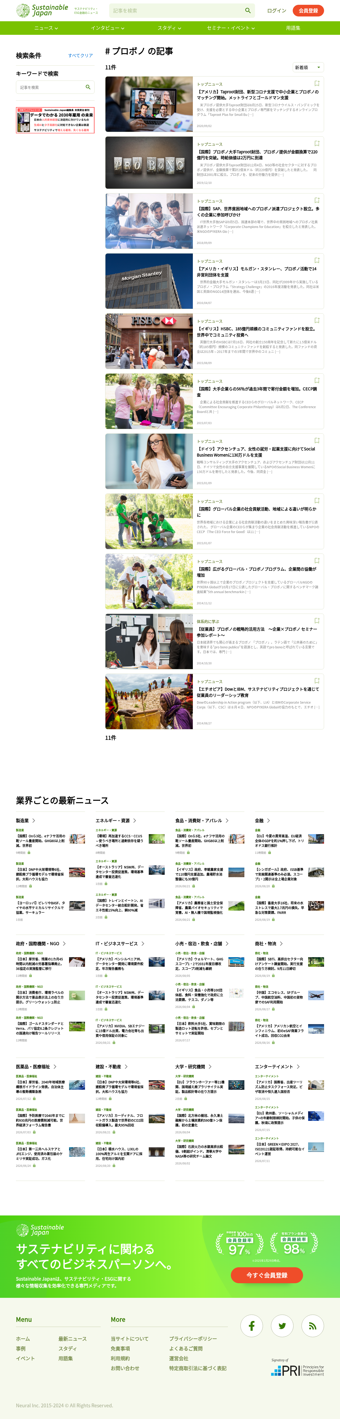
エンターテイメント (274, 1066)
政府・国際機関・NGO (38, 943)
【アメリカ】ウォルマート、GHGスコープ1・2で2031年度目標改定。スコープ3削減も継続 (199, 964)
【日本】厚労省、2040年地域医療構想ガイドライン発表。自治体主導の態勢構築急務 (40, 1087)
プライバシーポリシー (193, 1338)
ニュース (43, 27)
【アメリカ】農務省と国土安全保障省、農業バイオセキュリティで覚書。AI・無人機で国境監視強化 (199, 908)
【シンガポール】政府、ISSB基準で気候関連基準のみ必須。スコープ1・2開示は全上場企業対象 (279, 874)
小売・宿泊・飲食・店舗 (199, 943)
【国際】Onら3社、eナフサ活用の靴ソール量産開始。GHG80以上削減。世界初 (40, 841)
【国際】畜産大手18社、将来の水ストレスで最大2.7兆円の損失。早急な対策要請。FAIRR (279, 908)
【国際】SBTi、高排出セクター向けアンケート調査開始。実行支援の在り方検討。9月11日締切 (279, 964)
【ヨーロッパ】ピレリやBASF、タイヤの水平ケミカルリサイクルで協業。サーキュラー (40, 908)
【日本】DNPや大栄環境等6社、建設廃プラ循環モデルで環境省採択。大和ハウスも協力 (40, 874)
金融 (260, 820)
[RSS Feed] (312, 1326)
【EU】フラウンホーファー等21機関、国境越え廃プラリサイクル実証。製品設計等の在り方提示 (199, 1087)
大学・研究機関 (190, 1066)
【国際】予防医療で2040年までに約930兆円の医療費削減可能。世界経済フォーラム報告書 (40, 1120)
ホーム (23, 1338)
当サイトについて (130, 1338)
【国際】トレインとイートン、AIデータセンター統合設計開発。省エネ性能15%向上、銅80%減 (119, 905)
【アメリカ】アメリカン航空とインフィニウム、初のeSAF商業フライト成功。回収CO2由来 (279, 1031)
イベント (25, 1358)
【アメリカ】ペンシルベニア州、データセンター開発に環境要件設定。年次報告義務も (119, 964)
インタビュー (105, 27)
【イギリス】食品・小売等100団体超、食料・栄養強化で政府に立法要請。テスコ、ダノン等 (199, 995)
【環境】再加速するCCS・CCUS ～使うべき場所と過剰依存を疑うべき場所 (119, 841)
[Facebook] (251, 1326)
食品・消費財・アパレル (199, 820)
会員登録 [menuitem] (308, 10)
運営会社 (178, 1358)
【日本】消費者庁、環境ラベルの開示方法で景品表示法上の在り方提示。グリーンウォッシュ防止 (40, 997)
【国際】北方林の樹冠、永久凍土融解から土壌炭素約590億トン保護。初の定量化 (199, 1120)
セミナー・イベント (228, 27)
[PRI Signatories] (297, 1367)
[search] (248, 10)
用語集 (293, 27)
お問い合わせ (125, 1368)
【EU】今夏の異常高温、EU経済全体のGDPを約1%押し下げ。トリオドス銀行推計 (279, 841)
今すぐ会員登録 (266, 1274)
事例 (21, 1348)
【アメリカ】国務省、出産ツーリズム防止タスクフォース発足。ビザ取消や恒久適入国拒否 (279, 1087)
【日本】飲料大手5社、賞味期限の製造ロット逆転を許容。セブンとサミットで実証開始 (200, 1028)
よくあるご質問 (186, 1348)
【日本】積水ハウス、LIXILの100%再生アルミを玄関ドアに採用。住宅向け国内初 (119, 1154)
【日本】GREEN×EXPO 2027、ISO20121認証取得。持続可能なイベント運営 (280, 1149)
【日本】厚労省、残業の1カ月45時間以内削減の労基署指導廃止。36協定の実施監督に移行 (40, 964)
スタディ (167, 27)
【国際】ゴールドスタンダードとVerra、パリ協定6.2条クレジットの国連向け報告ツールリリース (40, 1028)
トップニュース (210, 84)
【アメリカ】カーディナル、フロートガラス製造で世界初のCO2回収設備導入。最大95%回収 (119, 1120)
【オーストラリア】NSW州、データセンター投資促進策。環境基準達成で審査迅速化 (120, 872)
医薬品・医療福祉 (33, 1066)
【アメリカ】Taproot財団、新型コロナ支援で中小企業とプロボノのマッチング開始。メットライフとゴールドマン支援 (258, 94)
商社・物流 (266, 943)
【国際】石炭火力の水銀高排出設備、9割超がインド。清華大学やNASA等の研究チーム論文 (199, 1151)
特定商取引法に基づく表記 (198, 1368)
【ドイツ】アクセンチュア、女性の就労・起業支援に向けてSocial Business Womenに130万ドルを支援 (256, 452)
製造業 (23, 820)
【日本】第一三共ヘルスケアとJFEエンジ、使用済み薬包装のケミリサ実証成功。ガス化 (39, 1154)
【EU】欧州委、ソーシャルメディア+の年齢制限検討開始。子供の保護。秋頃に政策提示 (280, 1118)
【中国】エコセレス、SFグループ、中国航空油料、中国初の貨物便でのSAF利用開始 (279, 997)
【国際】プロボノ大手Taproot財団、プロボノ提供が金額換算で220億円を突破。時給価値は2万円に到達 (257, 155)
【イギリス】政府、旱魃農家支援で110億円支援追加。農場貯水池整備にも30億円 (199, 874)
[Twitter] (282, 1326)
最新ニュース (72, 1338)
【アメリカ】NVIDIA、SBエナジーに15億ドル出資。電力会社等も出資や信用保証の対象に (120, 1031)
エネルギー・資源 (113, 820)
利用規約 (120, 1358)
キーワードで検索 (37, 73)
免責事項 (120, 1348)
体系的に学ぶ (208, 621)
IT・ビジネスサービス (117, 943)
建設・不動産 (109, 1066)
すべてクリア (80, 55)
